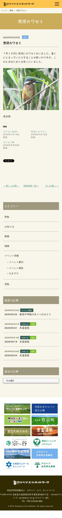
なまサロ (14, 273)
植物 (7, 246)
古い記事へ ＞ (52, 185)
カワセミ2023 (10, 131)
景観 (7, 284)
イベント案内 (16, 262)
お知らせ (9, 226)
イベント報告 (16, 268)
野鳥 (7, 216)
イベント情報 (12, 255)
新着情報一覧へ (31, 185)
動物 (7, 236)
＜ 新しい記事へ (11, 185)
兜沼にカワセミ (39, 131)
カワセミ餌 (8, 142)
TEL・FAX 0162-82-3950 (32, 501)
